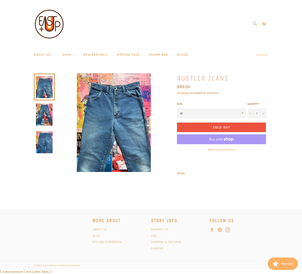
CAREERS (157, 248)
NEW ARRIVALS (95, 55)
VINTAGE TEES (127, 55)
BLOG (96, 236)
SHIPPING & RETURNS (166, 242)
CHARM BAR (158, 55)
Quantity (253, 103)
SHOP (67, 55)
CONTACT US (160, 229)
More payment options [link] (221, 149)
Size (179, 103)
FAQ (153, 236)
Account (262, 55)
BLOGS (182, 55)
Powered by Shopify (69, 265)
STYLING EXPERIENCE (107, 242)
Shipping (182, 93)
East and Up (50, 265)
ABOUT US (42, 55)
